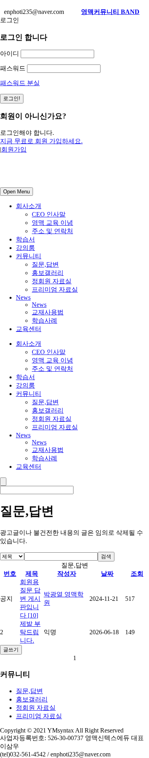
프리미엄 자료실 (55, 289)
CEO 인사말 (49, 214)
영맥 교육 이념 (52, 222)
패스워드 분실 (20, 83)
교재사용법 (48, 312)
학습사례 (44, 320)
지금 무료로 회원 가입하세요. (41, 141)
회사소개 (28, 206)
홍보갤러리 (48, 272)
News (23, 297)
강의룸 (25, 247)
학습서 (25, 239)
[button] (64, 658)
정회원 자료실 (52, 281)
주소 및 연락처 (52, 231)
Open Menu (16, 192)
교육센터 (28, 328)
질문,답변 (45, 264)
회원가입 (14, 149)
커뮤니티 (28, 256)
